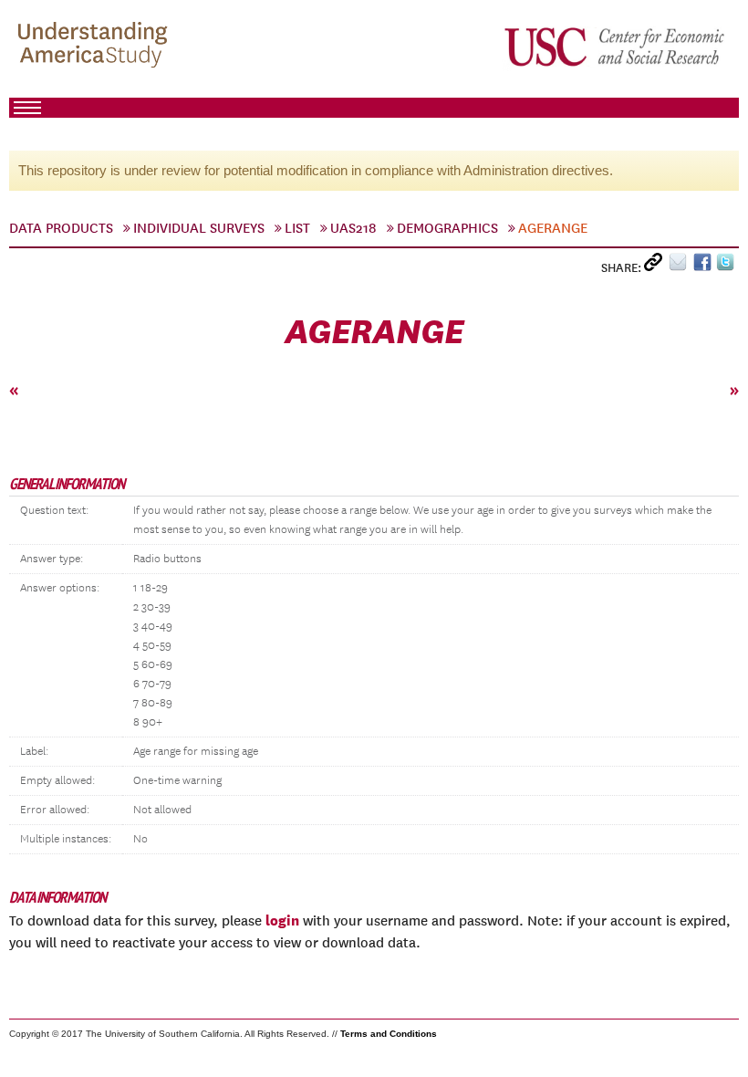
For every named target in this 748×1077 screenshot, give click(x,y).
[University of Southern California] (616, 46)
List (297, 228)
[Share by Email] (681, 266)
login (282, 920)
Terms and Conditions (388, 1034)
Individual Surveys (199, 228)
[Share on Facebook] (704, 266)
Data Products (61, 228)
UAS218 (353, 228)
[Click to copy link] (656, 266)
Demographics (447, 228)
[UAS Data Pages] (95, 46)
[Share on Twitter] (727, 266)
